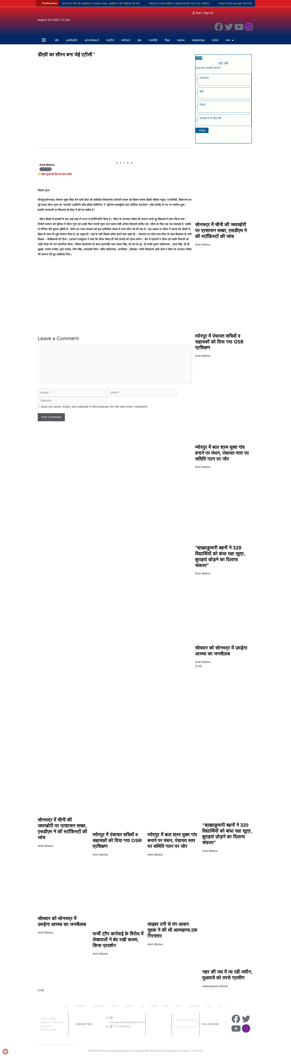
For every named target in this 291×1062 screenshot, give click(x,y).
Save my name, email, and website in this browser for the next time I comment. (94, 406)
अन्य (228, 40)
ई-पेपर (215, 40)
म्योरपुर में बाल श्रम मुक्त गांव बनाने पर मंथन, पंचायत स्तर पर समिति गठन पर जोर (222, 453)
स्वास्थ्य (181, 40)
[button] (117, 163)
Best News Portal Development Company (167, 1050)
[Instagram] (249, 27)
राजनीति (153, 40)
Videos (53, 1018)
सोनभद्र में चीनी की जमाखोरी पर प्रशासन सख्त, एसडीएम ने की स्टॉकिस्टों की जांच (101, 3)
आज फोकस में (92, 40)
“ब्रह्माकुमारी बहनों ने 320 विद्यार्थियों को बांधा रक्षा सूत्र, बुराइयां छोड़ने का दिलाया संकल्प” (220, 556)
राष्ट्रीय (110, 40)
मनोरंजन (125, 40)
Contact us (58, 1022)
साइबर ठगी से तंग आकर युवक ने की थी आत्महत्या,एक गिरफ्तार (172, 930)
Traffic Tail (197, 1050)
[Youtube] (239, 27)
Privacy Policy (48, 1029)
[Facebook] (219, 27)
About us (45, 1022)
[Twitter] (229, 27)
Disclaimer (46, 1026)
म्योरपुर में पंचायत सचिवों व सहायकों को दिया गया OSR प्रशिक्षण (179, 3)
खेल (139, 40)
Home (43, 1018)
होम (57, 40)
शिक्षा (167, 40)
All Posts (45, 169)
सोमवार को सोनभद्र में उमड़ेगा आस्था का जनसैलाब (221, 650)
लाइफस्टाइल (198, 40)
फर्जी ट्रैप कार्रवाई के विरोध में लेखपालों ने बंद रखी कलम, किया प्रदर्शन (118, 939)
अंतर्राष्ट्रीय (71, 40)
